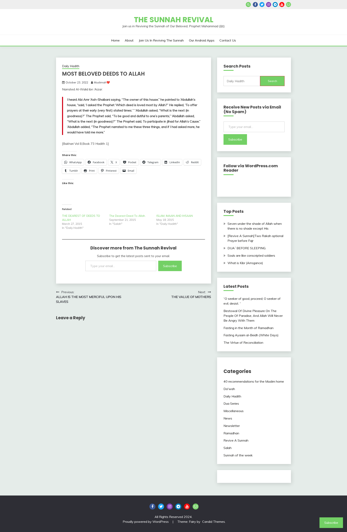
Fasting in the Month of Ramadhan (249, 328)
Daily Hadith (70, 66)
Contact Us (227, 40)
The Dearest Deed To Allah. (127, 216)
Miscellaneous (234, 411)
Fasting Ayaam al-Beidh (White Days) (251, 335)
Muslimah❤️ (102, 82)
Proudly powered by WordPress (146, 522)
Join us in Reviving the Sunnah (161, 40)
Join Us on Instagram (268, 4)
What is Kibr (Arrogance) (245, 263)
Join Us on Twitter (261, 4)
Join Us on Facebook (255, 4)
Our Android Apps (201, 40)
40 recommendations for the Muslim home (254, 381)
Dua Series (231, 403)
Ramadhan (231, 433)
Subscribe (170, 266)
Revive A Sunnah (236, 440)
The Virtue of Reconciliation (243, 342)
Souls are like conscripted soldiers (251, 255)
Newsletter (232, 426)
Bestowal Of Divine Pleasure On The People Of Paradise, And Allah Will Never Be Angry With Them (253, 315)
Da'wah (229, 389)
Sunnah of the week (238, 455)
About (129, 40)
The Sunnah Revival (173, 19)
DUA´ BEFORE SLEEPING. (247, 248)
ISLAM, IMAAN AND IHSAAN (174, 216)
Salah (228, 448)
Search (272, 81)
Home (115, 40)
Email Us (288, 4)
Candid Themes (213, 522)
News (228, 418)
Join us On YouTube (281, 4)
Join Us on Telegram (275, 4)
